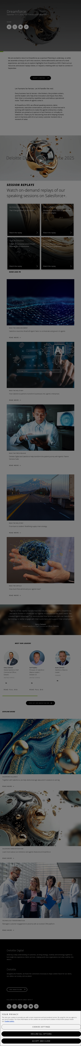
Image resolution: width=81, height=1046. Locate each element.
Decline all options (41, 1034)
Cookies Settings (41, 1027)
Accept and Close (41, 1041)
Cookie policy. (9, 1021)
